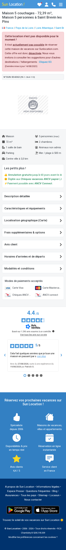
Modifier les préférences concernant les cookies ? (33, 537)
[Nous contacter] (53, 4)
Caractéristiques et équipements (24, 208)
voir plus (41, 356)
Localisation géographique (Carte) (25, 220)
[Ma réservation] (46, 4)
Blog (54, 491)
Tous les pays (28, 495)
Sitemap (43, 495)
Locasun (54, 495)
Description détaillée (17, 196)
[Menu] (61, 4)
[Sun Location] (13, 4)
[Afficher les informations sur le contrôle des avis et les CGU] (53, 331)
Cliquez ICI (45, 61)
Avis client (10, 244)
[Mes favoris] (39, 4)
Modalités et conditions (19, 268)
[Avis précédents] (4, 355)
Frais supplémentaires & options (24, 232)
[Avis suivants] (61, 355)
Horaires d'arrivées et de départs (24, 256)
